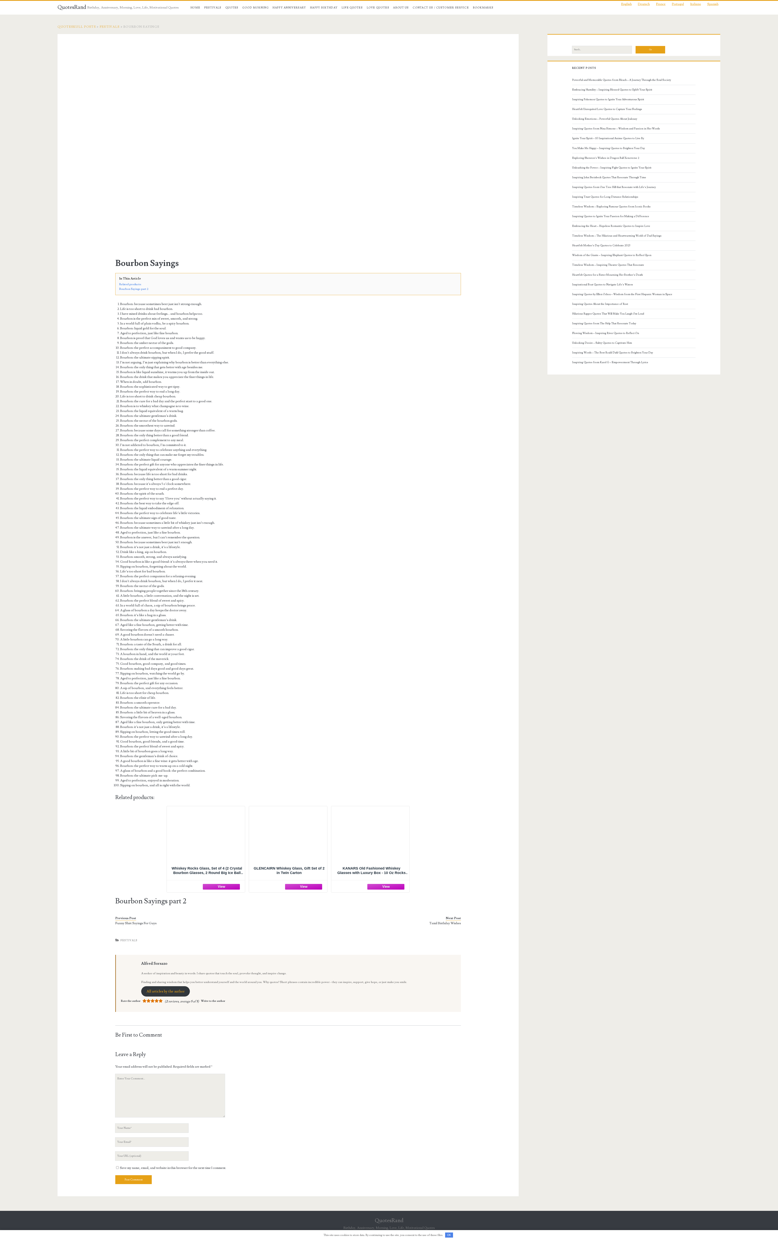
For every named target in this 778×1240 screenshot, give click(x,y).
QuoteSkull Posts (77, 27)
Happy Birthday (324, 7)
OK (449, 1235)
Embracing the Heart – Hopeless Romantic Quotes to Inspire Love (611, 226)
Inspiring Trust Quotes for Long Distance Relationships (605, 196)
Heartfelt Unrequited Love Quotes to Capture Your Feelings (607, 109)
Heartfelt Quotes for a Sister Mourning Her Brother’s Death (607, 274)
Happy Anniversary (289, 7)
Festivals (212, 7)
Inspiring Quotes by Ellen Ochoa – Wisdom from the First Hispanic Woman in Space (622, 294)
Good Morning (255, 7)
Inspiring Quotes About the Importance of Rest (600, 304)
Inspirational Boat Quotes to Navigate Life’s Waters (602, 284)
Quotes (231, 7)
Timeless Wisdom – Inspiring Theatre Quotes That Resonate (608, 265)
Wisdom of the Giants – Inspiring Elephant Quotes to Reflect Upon (611, 255)
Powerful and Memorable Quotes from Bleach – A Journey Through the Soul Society (621, 80)
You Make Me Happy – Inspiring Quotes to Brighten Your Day (608, 148)
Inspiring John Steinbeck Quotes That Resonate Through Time (609, 177)
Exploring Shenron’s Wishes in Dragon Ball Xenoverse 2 (605, 158)
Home (195, 7)
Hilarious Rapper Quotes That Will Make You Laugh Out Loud (608, 313)
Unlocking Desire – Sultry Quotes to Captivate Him (602, 343)
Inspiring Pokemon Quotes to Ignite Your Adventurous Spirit (608, 99)
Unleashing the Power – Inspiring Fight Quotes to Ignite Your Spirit (611, 167)
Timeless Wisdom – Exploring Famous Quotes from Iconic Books (611, 206)
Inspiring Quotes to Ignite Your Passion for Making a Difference (610, 216)
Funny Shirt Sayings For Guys (136, 923)
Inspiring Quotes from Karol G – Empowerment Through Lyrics (610, 362)
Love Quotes (378, 7)
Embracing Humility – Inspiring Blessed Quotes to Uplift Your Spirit (612, 89)
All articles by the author (165, 991)
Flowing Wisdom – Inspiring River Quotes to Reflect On (605, 333)
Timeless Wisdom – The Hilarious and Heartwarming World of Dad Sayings (617, 235)
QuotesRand (72, 7)
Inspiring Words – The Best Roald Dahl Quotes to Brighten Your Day (612, 352)
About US (401, 7)
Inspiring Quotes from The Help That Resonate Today (604, 323)
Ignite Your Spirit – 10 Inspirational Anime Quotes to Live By (608, 138)
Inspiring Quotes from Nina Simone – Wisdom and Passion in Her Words (616, 128)
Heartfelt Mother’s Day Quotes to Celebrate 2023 (601, 245)
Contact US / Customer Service (441, 7)
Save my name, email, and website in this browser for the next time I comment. (173, 1168)
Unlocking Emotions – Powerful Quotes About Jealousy (604, 119)
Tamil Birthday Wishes (445, 923)
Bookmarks (483, 7)
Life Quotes (352, 7)
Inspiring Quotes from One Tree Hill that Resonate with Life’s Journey (614, 187)
